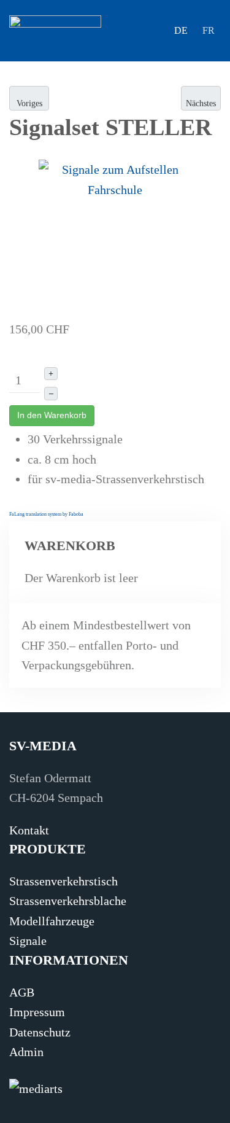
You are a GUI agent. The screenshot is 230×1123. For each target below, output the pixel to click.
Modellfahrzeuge (51, 921)
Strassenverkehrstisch (63, 881)
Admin (26, 1052)
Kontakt (29, 830)
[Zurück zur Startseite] (55, 30)
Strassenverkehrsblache (67, 900)
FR (208, 30)
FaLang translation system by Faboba (46, 514)
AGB (21, 992)
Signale (28, 940)
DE (181, 30)
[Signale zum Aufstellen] (115, 235)
